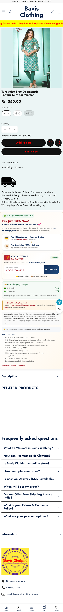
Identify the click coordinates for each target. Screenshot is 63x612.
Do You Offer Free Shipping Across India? (28, 496)
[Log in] (52, 11)
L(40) (17, 113)
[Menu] (3, 11)
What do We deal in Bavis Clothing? (28, 448)
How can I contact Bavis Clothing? (27, 456)
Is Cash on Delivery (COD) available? (29, 479)
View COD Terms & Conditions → (14, 365)
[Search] (10, 11)
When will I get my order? (21, 487)
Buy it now (31, 151)
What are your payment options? (26, 516)
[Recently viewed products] (59, 302)
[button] (59, 11)
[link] (56, 608)
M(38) (7, 113)
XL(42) (30, 114)
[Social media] (59, 309)
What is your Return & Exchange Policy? (26, 507)
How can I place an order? (22, 471)
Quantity (5, 123)
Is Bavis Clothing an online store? (27, 463)
